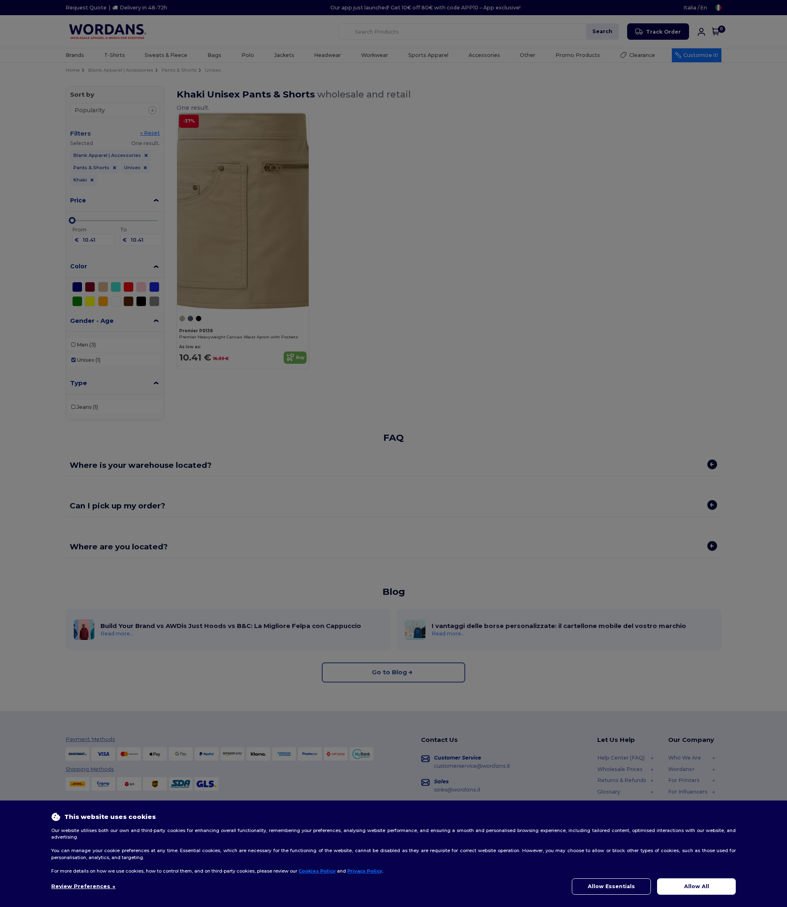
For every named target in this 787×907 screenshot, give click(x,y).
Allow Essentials (611, 886)
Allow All (696, 886)
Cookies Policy (317, 871)
